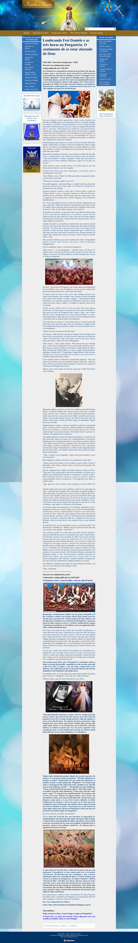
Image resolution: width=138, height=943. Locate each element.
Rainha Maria (38, 4)
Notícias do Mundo (31, 80)
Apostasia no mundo (40, 33)
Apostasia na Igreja (31, 43)
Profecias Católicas (31, 54)
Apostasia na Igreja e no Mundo (106, 50)
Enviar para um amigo (52, 925)
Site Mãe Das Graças (32, 96)
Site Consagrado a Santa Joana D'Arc (106, 115)
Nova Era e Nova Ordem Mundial (105, 55)
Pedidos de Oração (31, 89)
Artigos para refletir (59, 33)
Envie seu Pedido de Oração (105, 42)
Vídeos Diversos (30, 83)
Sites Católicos (30, 86)
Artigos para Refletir (29, 58)
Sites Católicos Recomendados (104, 83)
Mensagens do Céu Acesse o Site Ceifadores (32, 118)
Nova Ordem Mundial (79, 33)
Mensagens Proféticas (103, 75)
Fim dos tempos (97, 33)
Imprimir (64, 925)
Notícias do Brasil (31, 77)
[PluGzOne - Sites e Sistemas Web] (69, 940)
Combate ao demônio (29, 63)
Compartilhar (73, 925)
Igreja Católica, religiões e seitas (30, 73)
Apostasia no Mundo (29, 47)
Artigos (26, 33)
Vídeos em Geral (105, 79)
